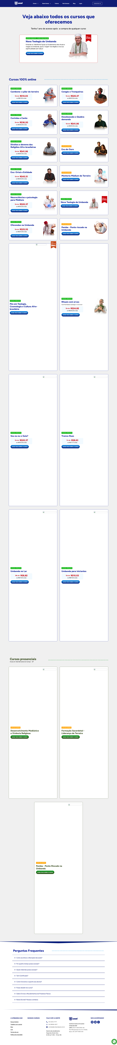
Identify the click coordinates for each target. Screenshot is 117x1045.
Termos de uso (14, 1032)
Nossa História (14, 1022)
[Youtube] (95, 1022)
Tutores (57, 3)
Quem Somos (45, 3)
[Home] (18, 3)
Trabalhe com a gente (16, 1024)
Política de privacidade (16, 1034)
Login (80, 3)
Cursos (34, 3)
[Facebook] (92, 1022)
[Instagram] (98, 1022)
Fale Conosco (65, 3)
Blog (74, 3)
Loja (12, 1029)
